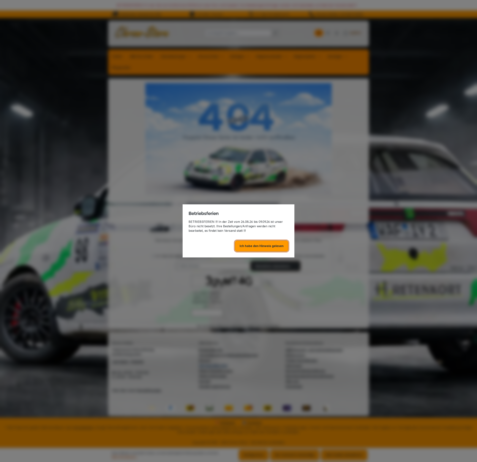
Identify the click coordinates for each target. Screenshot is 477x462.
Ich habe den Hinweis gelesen (262, 246)
